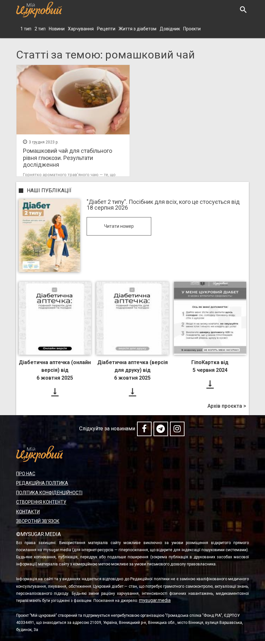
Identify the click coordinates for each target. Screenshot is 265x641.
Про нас (25, 473)
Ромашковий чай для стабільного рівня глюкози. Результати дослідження (67, 157)
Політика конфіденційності (49, 492)
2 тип (40, 28)
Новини (57, 28)
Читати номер (119, 226)
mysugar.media (155, 600)
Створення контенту (41, 502)
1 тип (25, 28)
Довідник (170, 28)
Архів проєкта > (226, 406)
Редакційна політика (42, 483)
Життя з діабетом (137, 28)
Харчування (81, 28)
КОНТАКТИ (28, 511)
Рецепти (106, 28)
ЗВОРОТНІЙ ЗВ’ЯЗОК (37, 521)
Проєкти (192, 28)
